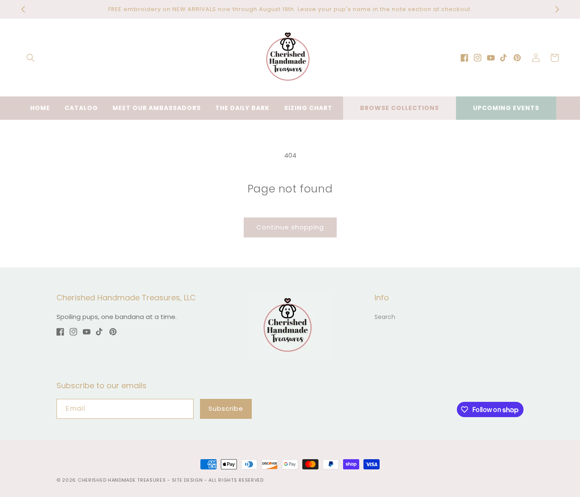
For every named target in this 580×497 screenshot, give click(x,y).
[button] (30, 57)
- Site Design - (187, 480)
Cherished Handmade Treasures (122, 480)
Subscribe (225, 408)
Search (384, 317)
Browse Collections (399, 108)
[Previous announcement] (23, 9)
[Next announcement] (557, 9)
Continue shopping (290, 227)
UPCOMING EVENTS (506, 108)
